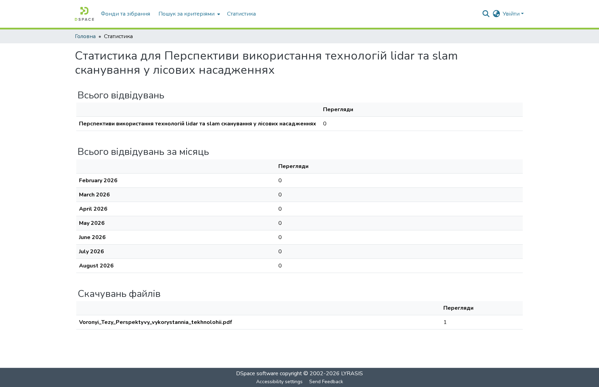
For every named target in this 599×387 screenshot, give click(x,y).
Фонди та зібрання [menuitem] (125, 14)
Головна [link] (85, 36)
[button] (84, 14)
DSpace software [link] (257, 373)
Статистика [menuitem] (241, 14)
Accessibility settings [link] (279, 381)
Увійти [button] (512, 14)
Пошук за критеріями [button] (186, 14)
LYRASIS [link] (352, 373)
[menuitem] (188, 14)
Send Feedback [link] (326, 381)
